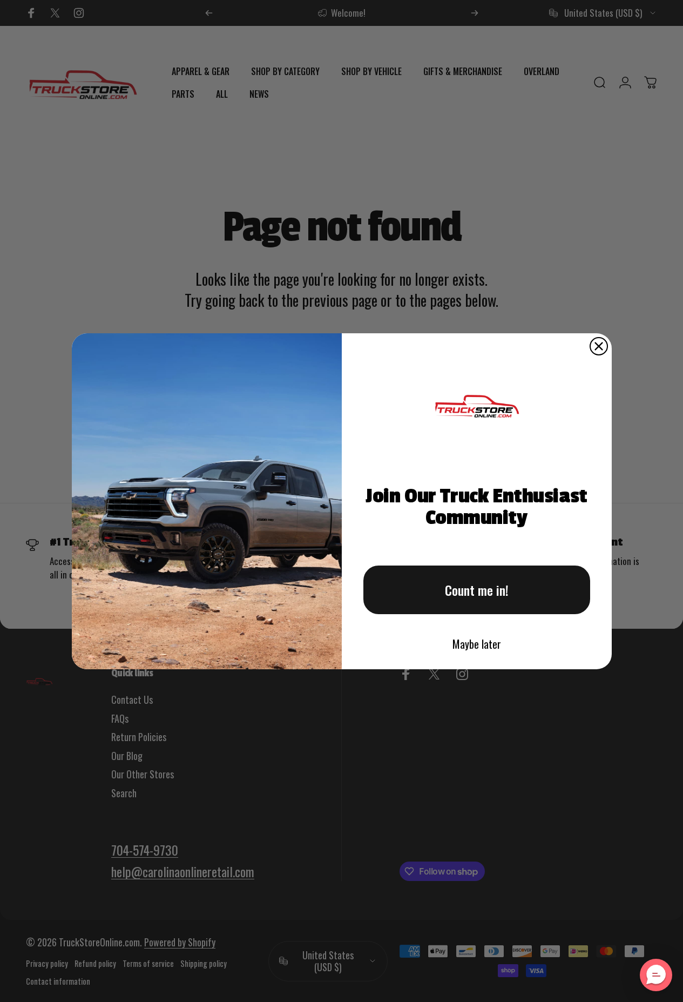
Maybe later (476, 644)
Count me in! (477, 590)
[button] (656, 975)
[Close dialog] (598, 346)
